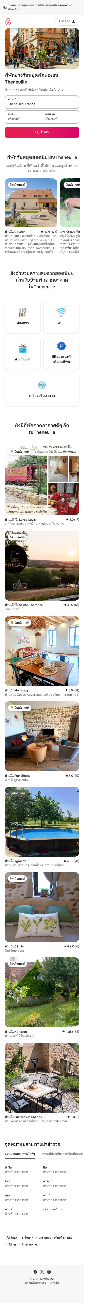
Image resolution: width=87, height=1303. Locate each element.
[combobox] (42, 104)
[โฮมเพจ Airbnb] (8, 21)
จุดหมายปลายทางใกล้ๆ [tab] (20, 1154)
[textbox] (23, 119)
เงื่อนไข (54, 1283)
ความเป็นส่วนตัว (35, 1283)
